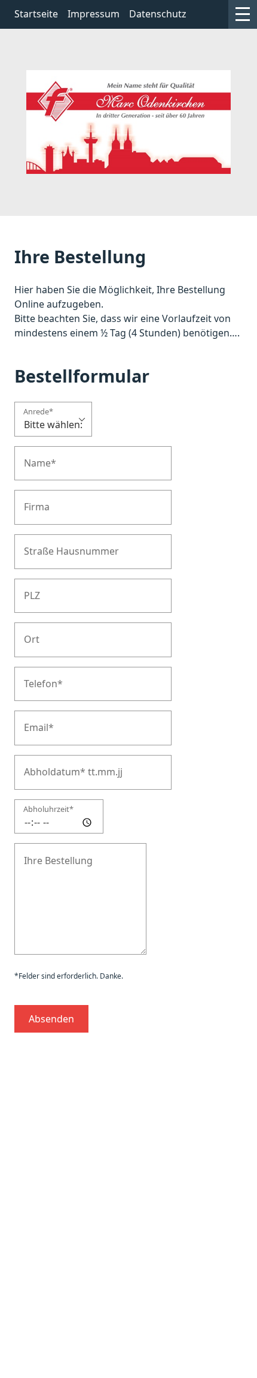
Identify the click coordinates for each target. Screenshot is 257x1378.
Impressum (94, 13)
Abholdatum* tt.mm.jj (62, 765)
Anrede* (38, 412)
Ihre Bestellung (50, 853)
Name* (36, 456)
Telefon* (38, 677)
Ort (29, 632)
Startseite (36, 13)
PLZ (29, 589)
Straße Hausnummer (60, 544)
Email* (35, 721)
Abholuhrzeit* (48, 809)
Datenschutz (157, 13)
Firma (33, 500)
